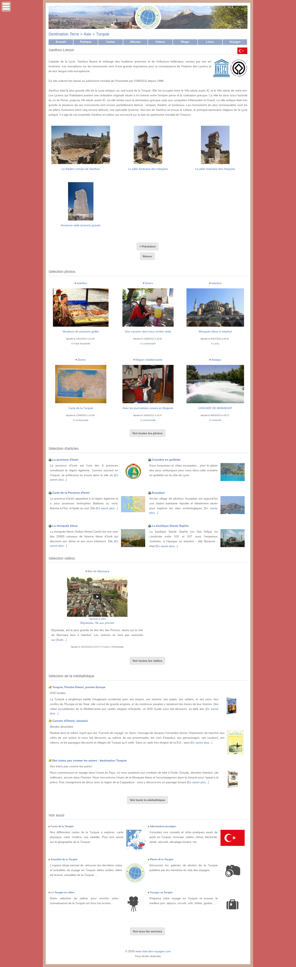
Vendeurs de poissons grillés (80, 331)
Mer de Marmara (98, 571)
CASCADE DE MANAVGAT (215, 408)
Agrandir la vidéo (98, 619)
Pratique (85, 41)
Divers (149, 283)
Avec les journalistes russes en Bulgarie (148, 408)
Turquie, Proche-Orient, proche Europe (79, 687)
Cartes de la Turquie (62, 826)
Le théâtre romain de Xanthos (81, 168)
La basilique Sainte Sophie (170, 525)
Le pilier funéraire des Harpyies (148, 168)
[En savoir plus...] (107, 508)
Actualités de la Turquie (64, 859)
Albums (135, 41)
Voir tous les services (147, 931)
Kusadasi (158, 492)
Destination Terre (64, 34)
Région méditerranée (149, 359)
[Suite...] (61, 639)
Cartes (110, 41)
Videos (160, 41)
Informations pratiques (163, 826)
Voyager (234, 41)
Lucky (216, 343)
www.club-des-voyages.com (153, 951)
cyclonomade (149, 343)
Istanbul (82, 283)
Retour (147, 256)
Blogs (185, 41)
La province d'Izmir (65, 459)
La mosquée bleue (65, 525)
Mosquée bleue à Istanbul (215, 331)
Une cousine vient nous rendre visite (148, 331)
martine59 (216, 420)
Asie (87, 34)
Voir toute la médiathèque (147, 800)
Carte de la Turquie (80, 408)
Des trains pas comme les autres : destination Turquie (89, 760)
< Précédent (147, 246)
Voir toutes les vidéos (147, 660)
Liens (210, 41)
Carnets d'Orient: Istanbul (70, 720)
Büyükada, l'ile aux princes (97, 622)
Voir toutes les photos (147, 433)
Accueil (61, 41)
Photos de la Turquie (161, 859)
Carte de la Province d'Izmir (71, 492)
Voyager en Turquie (161, 892)
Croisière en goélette (166, 459)
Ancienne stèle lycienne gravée (80, 225)
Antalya (216, 359)
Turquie (102, 34)
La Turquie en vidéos (63, 892)
